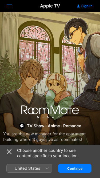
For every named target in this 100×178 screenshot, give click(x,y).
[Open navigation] (12, 6)
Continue (75, 168)
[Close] (9, 151)
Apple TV (50, 6)
